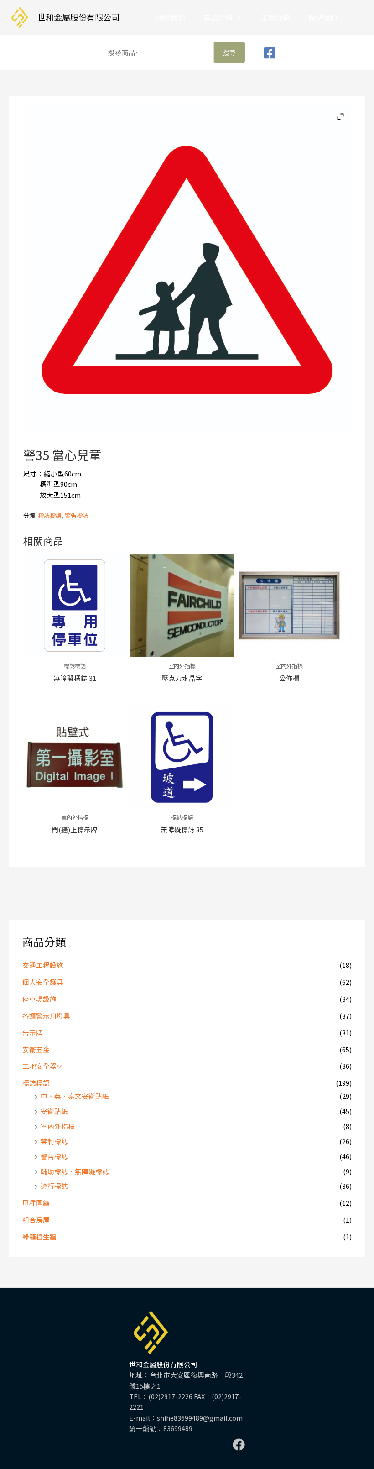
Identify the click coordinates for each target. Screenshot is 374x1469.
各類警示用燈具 (46, 1015)
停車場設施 (39, 999)
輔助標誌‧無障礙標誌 (75, 1171)
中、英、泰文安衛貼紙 (75, 1096)
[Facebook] (269, 53)
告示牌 (32, 1032)
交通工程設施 (42, 965)
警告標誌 (54, 1156)
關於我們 (170, 17)
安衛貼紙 (54, 1111)
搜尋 (229, 52)
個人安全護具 (42, 982)
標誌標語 (36, 1082)
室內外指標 (58, 1126)
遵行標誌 (54, 1186)
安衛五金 (36, 1049)
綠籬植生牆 (39, 1236)
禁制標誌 (54, 1141)
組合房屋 (36, 1219)
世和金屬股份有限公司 (78, 17)
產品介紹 (218, 17)
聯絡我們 (323, 17)
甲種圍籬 (36, 1203)
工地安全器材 (42, 1066)
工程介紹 (275, 17)
